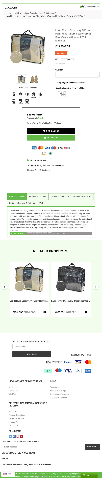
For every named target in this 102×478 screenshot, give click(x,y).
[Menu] (98, 6)
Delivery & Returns (16, 418)
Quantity (59, 70)
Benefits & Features (37, 197)
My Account (13, 387)
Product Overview (17, 197)
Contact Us (13, 391)
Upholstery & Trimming (59, 394)
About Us (12, 411)
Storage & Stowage (58, 391)
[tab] (51, 455)
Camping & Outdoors (58, 397)
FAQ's (41, 203)
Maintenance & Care (82, 197)
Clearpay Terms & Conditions (38, 170)
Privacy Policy (14, 422)
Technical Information (60, 197)
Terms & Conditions (17, 415)
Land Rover (18, 13)
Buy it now (52, 138)
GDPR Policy (14, 425)
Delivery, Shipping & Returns (22, 203)
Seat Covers (55, 387)
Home (9, 13)
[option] (22, 79)
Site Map (12, 394)
